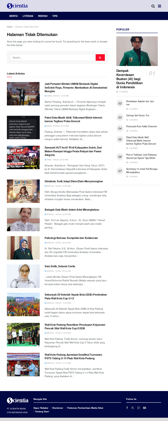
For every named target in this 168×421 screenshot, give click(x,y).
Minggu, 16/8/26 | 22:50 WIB (58, 214)
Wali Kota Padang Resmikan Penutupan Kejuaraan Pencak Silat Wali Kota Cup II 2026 (75, 326)
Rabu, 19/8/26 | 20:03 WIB (57, 159)
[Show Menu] (159, 6)
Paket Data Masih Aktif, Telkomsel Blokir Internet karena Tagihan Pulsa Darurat (73, 119)
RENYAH (42, 16)
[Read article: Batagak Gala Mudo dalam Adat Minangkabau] (23, 219)
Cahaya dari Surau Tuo (137, 115)
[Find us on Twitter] (132, 408)
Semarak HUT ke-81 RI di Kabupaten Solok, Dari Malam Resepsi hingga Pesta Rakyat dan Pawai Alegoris (73, 151)
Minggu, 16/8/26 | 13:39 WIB (58, 302)
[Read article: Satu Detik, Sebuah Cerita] (23, 276)
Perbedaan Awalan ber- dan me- (140, 103)
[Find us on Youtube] (144, 408)
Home (9, 26)
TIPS (54, 16)
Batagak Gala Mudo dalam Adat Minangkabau (72, 209)
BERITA (13, 16)
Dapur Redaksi (40, 407)
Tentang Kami (42, 411)
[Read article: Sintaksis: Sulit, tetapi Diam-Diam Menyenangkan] (23, 191)
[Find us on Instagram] (138, 408)
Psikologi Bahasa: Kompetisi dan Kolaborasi (71, 238)
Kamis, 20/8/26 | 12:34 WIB (57, 95)
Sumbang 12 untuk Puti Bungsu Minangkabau (142, 170)
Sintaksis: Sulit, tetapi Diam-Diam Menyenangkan (74, 181)
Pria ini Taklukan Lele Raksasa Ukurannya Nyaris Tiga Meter (141, 156)
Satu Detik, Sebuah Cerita (60, 266)
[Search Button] (153, 6)
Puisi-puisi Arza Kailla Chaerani (141, 126)
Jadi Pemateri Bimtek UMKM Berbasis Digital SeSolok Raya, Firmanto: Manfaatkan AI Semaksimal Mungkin (76, 87)
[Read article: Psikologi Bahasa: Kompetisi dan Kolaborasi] (23, 248)
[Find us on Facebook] (127, 408)
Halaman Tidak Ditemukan (27, 26)
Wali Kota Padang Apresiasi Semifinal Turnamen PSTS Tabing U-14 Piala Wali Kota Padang (73, 356)
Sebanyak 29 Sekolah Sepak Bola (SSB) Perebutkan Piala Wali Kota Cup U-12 (76, 296)
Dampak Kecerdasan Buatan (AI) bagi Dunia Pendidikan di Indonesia (129, 78)
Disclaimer (57, 407)
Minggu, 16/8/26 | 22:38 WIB (58, 242)
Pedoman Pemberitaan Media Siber (85, 407)
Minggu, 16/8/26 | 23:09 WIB (58, 186)
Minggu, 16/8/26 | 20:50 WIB (58, 271)
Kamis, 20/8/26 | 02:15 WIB (57, 125)
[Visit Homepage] (17, 6)
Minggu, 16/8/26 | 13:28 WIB (58, 332)
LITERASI (28, 16)
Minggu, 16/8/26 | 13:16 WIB (58, 363)
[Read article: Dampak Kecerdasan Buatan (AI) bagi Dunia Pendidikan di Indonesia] (137, 51)
